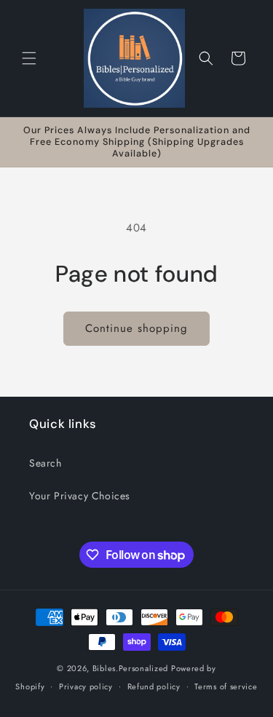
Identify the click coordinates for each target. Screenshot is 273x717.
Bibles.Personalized (130, 668)
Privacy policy (86, 686)
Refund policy (154, 686)
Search (45, 463)
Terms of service (225, 686)
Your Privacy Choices (79, 495)
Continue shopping (136, 328)
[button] (29, 58)
